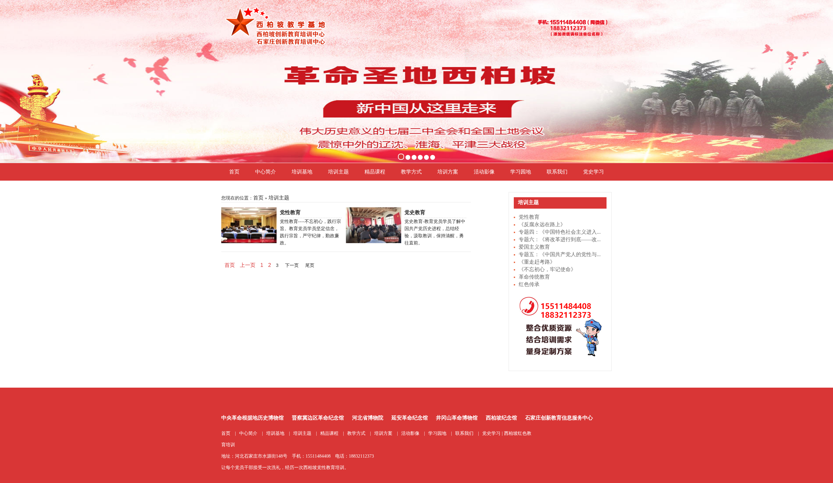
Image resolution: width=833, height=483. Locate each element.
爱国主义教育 (534, 247)
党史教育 (414, 212)
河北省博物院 (367, 418)
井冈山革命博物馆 (457, 418)
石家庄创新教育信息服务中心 (559, 418)
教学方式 (411, 171)
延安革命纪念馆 (409, 418)
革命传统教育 (534, 277)
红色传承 (529, 284)
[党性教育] (249, 225)
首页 (234, 171)
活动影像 (484, 171)
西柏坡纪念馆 (501, 418)
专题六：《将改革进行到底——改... (560, 239)
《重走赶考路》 (537, 262)
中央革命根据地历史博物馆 (252, 418)
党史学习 (593, 171)
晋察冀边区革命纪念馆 (318, 418)
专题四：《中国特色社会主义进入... (560, 232)
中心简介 (265, 171)
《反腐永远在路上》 (542, 224)
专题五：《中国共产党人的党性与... (560, 254)
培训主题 (338, 171)
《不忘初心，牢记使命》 (547, 269)
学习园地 (520, 171)
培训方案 (447, 171)
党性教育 (529, 217)
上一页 (247, 265)
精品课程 (374, 171)
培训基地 (302, 171)
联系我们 (557, 171)
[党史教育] (373, 225)
